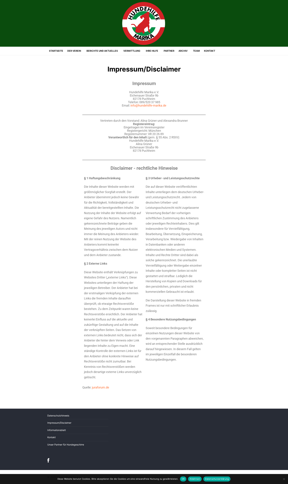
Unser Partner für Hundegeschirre (65, 444)
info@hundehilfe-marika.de (148, 105)
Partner (169, 50)
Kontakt (209, 50)
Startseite (56, 50)
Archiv (183, 50)
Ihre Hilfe (152, 50)
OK (183, 478)
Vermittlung (131, 50)
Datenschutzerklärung (217, 478)
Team (196, 50)
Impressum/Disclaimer (59, 422)
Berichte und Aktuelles (102, 50)
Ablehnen (195, 478)
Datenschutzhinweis (58, 415)
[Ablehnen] (284, 479)
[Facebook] (48, 461)
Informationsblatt (56, 430)
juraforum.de (100, 387)
